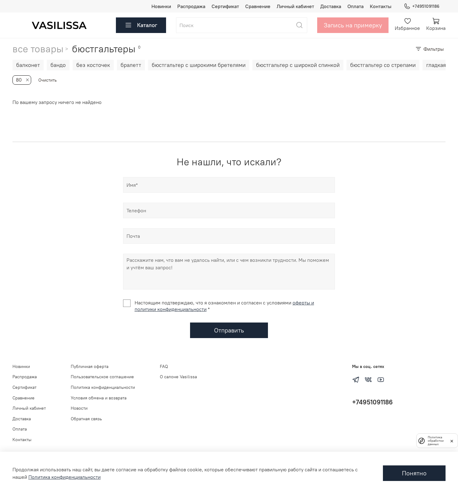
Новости (79, 408)
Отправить (229, 330)
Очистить (47, 80)
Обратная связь (86, 419)
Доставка (330, 6)
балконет (28, 64)
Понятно (414, 473)
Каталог (147, 25)
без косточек (93, 64)
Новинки (161, 6)
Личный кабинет (295, 6)
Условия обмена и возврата (98, 398)
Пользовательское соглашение (102, 376)
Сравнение (257, 6)
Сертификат (225, 6)
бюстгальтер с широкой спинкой (298, 64)
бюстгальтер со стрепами (383, 64)
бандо (58, 64)
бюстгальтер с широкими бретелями (199, 64)
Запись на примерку (353, 25)
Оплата (355, 6)
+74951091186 (425, 6)
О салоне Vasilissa (178, 376)
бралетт (131, 64)
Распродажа (191, 6)
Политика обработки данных (436, 441)
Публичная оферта (89, 366)
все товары (38, 49)
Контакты (380, 6)
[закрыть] (452, 440)
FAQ (164, 366)
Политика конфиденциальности (103, 387)
